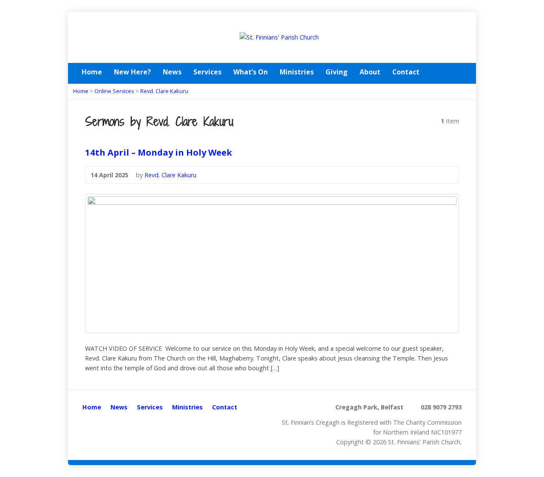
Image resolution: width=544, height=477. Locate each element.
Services (207, 72)
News (172, 72)
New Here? (132, 72)
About (370, 72)
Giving (337, 72)
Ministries (297, 72)
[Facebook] (459, 72)
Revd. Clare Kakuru (164, 91)
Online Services (114, 91)
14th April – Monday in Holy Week (158, 152)
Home (92, 72)
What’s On (250, 72)
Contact (405, 72)
